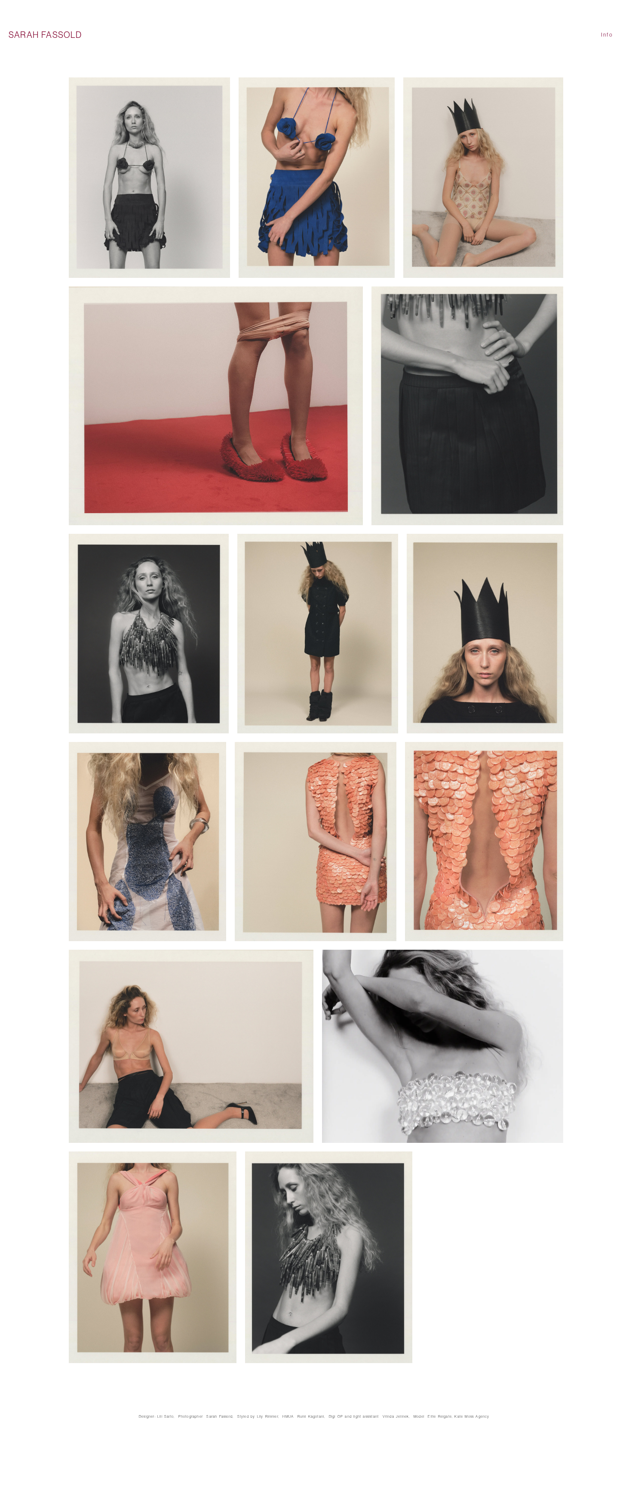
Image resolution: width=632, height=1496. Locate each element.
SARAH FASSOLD (45, 35)
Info (607, 34)
